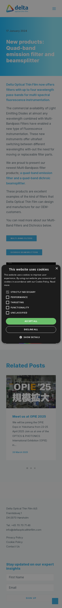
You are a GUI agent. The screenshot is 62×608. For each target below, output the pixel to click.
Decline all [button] (31, 329)
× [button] (56, 268)
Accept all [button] (31, 321)
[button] (7, 292)
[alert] (31, 304)
